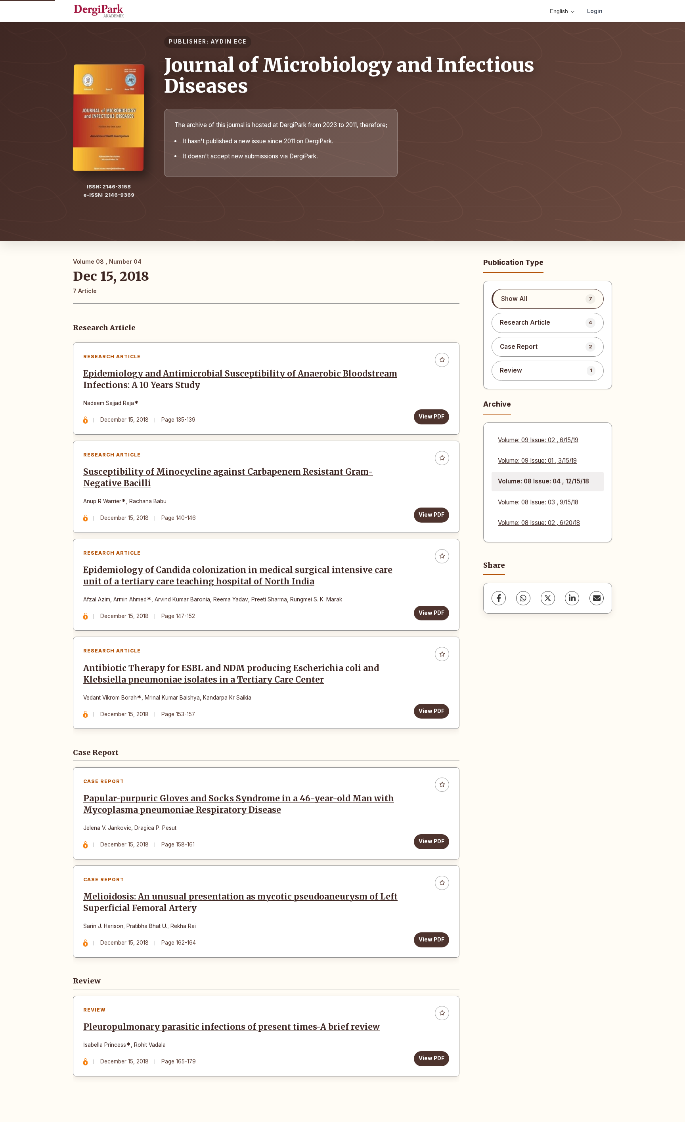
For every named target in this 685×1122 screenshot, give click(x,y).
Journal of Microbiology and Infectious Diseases (349, 75)
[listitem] (548, 299)
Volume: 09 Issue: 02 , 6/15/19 (538, 440)
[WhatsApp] (523, 598)
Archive (497, 404)
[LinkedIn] (572, 598)
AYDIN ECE (229, 41)
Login (595, 11)
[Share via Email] (596, 598)
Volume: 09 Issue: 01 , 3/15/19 (537, 460)
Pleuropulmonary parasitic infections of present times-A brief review (231, 1027)
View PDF (431, 416)
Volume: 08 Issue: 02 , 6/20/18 (539, 523)
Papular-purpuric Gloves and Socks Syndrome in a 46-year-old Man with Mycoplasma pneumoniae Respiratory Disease (238, 804)
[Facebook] (499, 598)
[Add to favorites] (442, 360)
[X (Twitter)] (548, 598)
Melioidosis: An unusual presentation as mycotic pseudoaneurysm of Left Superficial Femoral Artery (240, 902)
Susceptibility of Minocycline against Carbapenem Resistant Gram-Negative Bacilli (228, 478)
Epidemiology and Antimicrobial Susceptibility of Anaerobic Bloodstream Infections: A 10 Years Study (240, 379)
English (559, 11)
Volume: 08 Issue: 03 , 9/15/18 (538, 502)
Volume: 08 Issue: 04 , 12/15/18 (543, 481)
